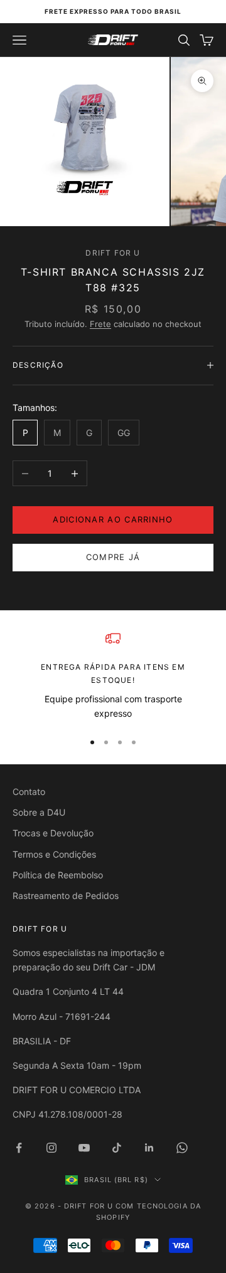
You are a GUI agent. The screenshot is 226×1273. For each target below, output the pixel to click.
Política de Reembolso (58, 875)
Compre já (113, 557)
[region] (113, 675)
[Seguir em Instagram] (51, 1147)
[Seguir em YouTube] (84, 1147)
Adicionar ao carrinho (113, 519)
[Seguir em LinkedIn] (149, 1147)
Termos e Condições (54, 854)
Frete (100, 324)
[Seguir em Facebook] (19, 1147)
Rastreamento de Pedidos (66, 895)
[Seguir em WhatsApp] (182, 1147)
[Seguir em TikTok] (116, 1147)
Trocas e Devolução (53, 833)
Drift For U (112, 252)
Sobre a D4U (39, 812)
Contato (29, 791)
